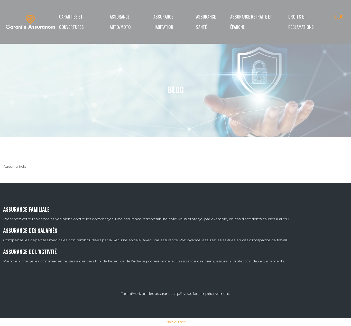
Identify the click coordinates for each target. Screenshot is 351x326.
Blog (338, 16)
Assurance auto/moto (120, 21)
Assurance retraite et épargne (251, 21)
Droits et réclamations (301, 21)
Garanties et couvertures (71, 21)
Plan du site (175, 322)
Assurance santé (206, 21)
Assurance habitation (163, 21)
